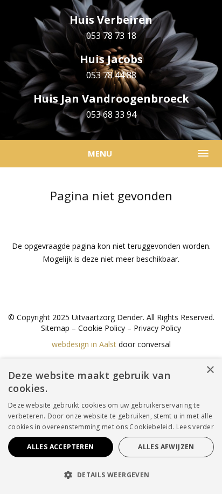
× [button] (210, 370)
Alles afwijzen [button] (166, 446)
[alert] (111, 426)
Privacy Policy (157, 328)
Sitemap (55, 328)
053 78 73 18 (111, 36)
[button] (111, 475)
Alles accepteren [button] (60, 446)
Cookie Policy (101, 328)
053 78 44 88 (111, 75)
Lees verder (195, 426)
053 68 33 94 (111, 114)
